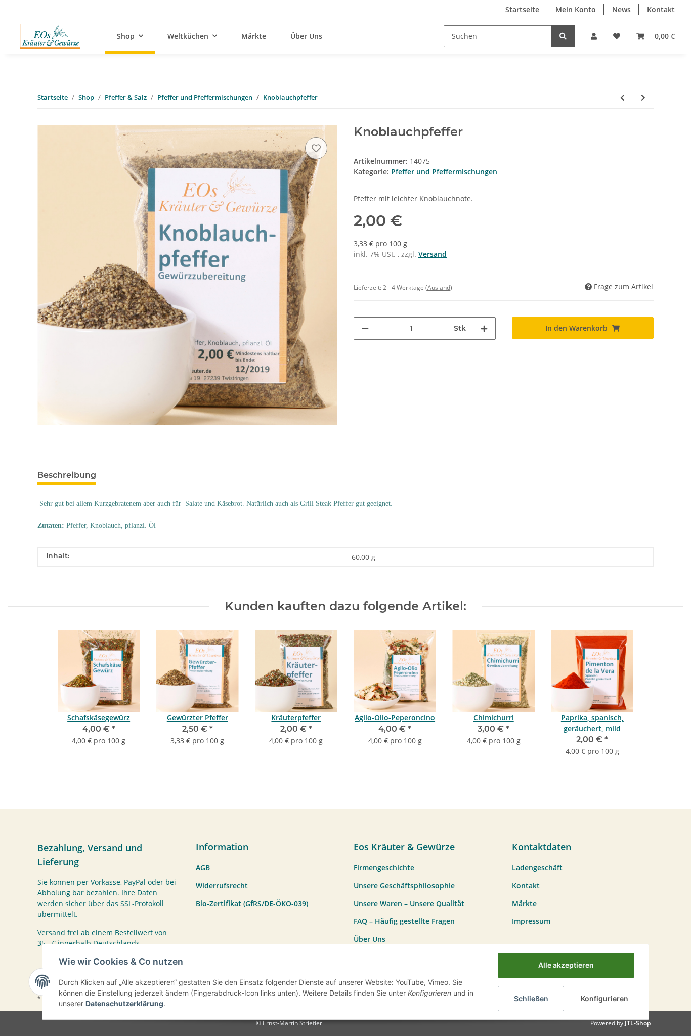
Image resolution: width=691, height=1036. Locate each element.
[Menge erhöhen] (484, 328)
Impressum (531, 921)
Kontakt (661, 9)
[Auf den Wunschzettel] (316, 148)
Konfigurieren (604, 998)
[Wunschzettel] (616, 36)
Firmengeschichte (384, 867)
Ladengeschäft (537, 867)
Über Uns (306, 36)
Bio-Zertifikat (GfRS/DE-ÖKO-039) (252, 903)
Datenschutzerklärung (124, 1003)
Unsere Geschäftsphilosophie (404, 885)
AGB (203, 867)
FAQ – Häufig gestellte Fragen (404, 921)
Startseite (522, 9)
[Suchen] (563, 36)
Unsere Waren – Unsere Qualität (409, 903)
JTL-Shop (638, 1023)
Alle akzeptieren (566, 965)
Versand (432, 254)
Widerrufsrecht (222, 885)
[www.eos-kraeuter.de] (50, 36)
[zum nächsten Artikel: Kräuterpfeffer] (643, 97)
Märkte (253, 36)
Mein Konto (575, 9)
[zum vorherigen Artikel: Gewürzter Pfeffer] (622, 97)
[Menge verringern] (365, 328)
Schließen (531, 998)
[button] (594, 36)
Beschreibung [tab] (66, 475)
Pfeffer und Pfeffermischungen (444, 171)
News (621, 9)
